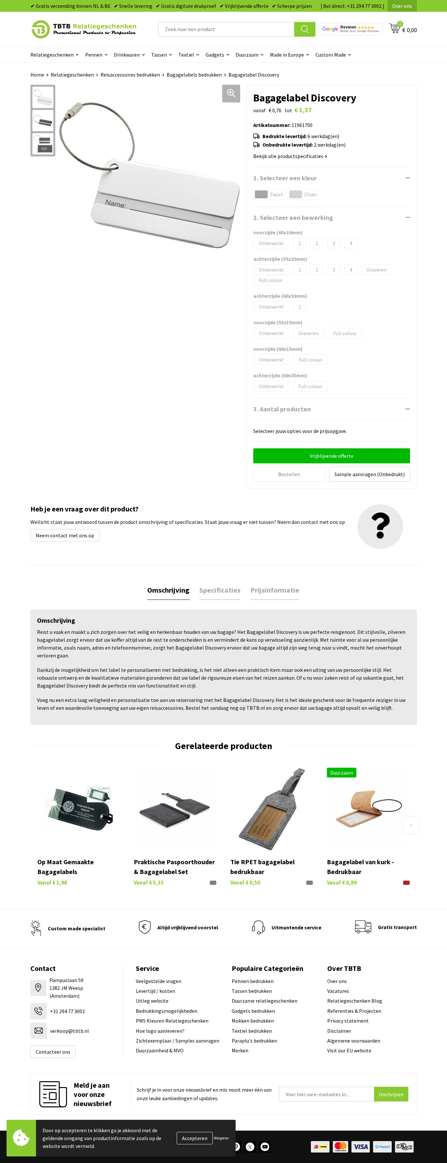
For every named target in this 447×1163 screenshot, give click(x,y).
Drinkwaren (127, 54)
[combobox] (226, 29)
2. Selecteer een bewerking (293, 217)
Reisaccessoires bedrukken (130, 74)
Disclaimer (339, 1031)
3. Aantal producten (282, 409)
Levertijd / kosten (155, 991)
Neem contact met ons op (65, 535)
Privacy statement (348, 1020)
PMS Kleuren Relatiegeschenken (172, 1020)
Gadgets (215, 54)
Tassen (159, 54)
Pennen (93, 54)
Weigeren (221, 1138)
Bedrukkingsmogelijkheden (166, 1011)
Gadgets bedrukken (253, 1011)
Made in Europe (287, 54)
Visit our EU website (349, 1050)
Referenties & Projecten (354, 1011)
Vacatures (338, 991)
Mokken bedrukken (253, 1020)
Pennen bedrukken (253, 981)
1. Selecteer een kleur (285, 178)
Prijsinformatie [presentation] (274, 590)
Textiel (186, 54)
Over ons (402, 6)
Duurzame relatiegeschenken (264, 1000)
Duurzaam (247, 54)
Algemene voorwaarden (353, 1040)
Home (37, 74)
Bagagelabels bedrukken (194, 74)
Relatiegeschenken (52, 54)
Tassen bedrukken (252, 991)
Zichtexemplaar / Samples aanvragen (177, 1040)
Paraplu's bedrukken (254, 1040)
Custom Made (330, 54)
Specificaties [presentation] (220, 590)
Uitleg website (152, 1000)
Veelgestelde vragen (158, 981)
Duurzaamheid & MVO (160, 1050)
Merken (240, 1050)
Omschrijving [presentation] (168, 590)
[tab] (168, 590)
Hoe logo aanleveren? (160, 1031)
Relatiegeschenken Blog (354, 1000)
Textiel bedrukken (252, 1031)
